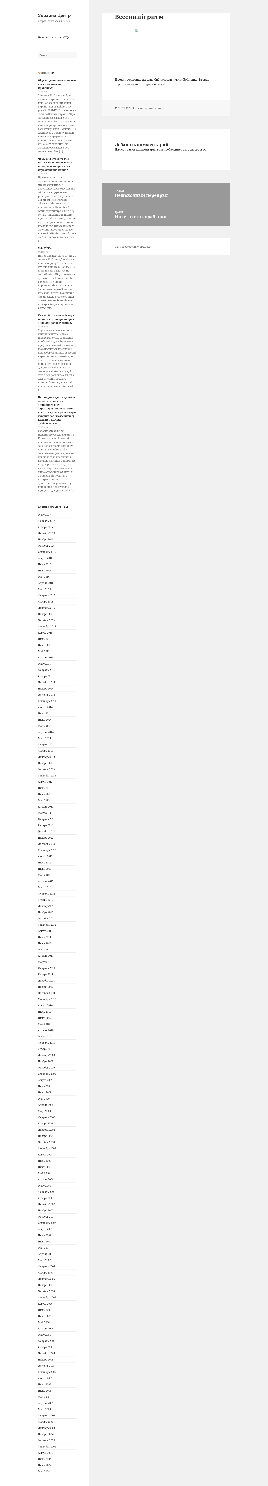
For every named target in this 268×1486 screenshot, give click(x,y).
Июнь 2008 (44, 1167)
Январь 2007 (45, 1272)
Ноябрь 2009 (45, 1061)
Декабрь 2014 (46, 682)
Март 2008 (44, 1185)
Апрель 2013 (46, 806)
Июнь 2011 (44, 943)
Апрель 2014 (46, 732)
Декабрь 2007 (46, 1204)
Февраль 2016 (46, 595)
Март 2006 (44, 1334)
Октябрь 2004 (46, 1440)
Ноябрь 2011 (45, 912)
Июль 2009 (44, 1086)
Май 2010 (44, 1024)
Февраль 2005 (46, 1415)
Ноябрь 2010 (45, 986)
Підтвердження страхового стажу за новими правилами (57, 84)
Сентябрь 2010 (47, 999)
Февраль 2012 (46, 893)
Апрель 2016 (46, 583)
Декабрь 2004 (46, 1428)
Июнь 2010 (44, 1018)
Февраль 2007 (46, 1266)
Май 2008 (44, 1173)
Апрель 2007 (46, 1254)
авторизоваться (194, 149)
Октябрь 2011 (46, 918)
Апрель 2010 (46, 1030)
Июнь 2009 (44, 1092)
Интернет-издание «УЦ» (53, 37)
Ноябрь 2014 (45, 688)
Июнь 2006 (44, 1316)
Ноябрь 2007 (45, 1210)
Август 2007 (45, 1229)
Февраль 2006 (46, 1341)
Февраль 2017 (46, 521)
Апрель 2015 (46, 657)
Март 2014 (44, 738)
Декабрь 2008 (46, 1129)
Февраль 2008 (46, 1192)
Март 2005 (44, 1409)
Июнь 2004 (44, 1465)
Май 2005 (44, 1397)
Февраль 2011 (46, 968)
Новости (47, 73)
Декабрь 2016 (46, 533)
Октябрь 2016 (46, 545)
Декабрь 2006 (46, 1279)
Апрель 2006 (46, 1328)
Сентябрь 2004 (47, 1446)
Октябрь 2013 (46, 769)
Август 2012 (45, 856)
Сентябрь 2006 (47, 1297)
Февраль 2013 (46, 819)
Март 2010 (44, 1036)
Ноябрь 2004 (45, 1434)
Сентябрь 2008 (47, 1148)
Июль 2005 (44, 1384)
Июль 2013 (44, 788)
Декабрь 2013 (46, 757)
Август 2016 (45, 558)
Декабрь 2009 (46, 1055)
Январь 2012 (45, 900)
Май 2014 (44, 726)
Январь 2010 (45, 1049)
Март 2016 (44, 589)
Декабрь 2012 (46, 831)
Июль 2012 (44, 862)
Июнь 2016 (44, 570)
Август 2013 (45, 781)
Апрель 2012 (46, 881)
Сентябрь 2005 (47, 1372)
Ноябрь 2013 (45, 763)
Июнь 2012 (44, 868)
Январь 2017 (45, 527)
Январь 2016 (45, 601)
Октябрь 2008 (46, 1142)
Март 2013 (44, 813)
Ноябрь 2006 (45, 1285)
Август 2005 (45, 1378)
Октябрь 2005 (46, 1365)
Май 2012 (44, 875)
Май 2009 (44, 1098)
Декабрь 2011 (46, 906)
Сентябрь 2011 (47, 924)
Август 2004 (45, 1452)
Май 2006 (44, 1322)
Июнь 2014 (44, 719)
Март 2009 (44, 1111)
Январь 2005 (45, 1421)
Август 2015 (45, 632)
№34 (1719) (44, 248)
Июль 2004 (44, 1459)
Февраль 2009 (46, 1117)
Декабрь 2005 (46, 1353)
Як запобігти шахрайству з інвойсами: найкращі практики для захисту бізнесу (56, 319)
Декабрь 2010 (46, 980)
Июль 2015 (44, 639)
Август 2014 (45, 707)
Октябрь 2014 (46, 694)
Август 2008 (45, 1154)
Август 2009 (45, 1080)
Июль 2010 (44, 1011)
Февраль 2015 (46, 670)
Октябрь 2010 (46, 993)
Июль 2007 (44, 1235)
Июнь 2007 (44, 1241)
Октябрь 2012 (46, 844)
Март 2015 (44, 663)
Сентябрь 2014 (47, 701)
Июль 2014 (44, 713)
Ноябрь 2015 (45, 614)
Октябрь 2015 (46, 620)
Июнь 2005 (44, 1390)
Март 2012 (44, 887)
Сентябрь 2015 (47, 626)
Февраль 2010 (46, 1042)
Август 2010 (45, 1005)
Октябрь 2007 (46, 1216)
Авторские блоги (150, 108)
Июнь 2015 (44, 645)
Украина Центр (54, 15)
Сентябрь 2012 (47, 850)
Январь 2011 (45, 974)
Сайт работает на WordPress (132, 246)
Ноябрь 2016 (45, 539)
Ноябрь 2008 (45, 1136)
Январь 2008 (45, 1198)
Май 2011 (44, 949)
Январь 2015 (45, 676)
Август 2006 (45, 1303)
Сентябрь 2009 (47, 1073)
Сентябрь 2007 (47, 1223)
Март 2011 (44, 962)
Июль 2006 (44, 1310)
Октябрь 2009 (46, 1067)
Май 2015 (44, 651)
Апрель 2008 (46, 1179)
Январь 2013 (45, 825)
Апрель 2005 (46, 1403)
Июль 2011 (44, 937)
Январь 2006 (45, 1347)
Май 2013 (44, 800)
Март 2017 (44, 514)
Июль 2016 (44, 564)
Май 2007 (44, 1247)
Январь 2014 (45, 750)
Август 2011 (45, 931)
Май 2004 (44, 1471)
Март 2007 (44, 1260)
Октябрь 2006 (46, 1291)
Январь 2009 (45, 1123)
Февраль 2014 (46, 744)
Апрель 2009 (46, 1105)
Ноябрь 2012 (45, 837)
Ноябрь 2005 (45, 1359)
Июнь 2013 (44, 794)
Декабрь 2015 (46, 607)
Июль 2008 (44, 1160)
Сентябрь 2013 (47, 775)
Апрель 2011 (46, 955)
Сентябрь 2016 (47, 552)
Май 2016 (44, 576)
